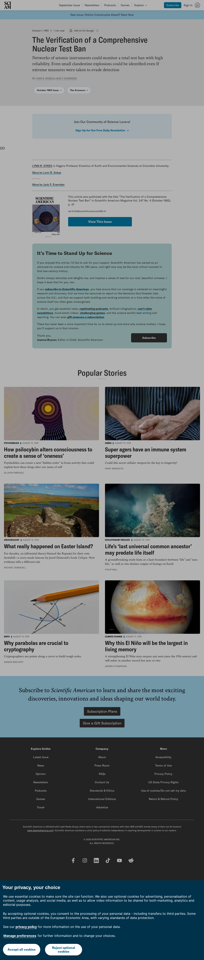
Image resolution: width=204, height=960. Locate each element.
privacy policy (26, 927)
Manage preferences (19, 936)
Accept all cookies (21, 949)
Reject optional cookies (63, 949)
